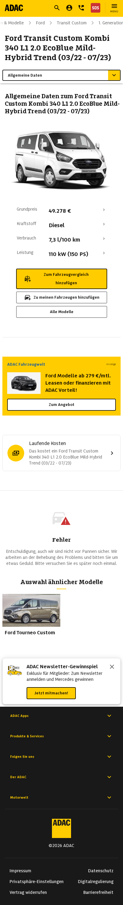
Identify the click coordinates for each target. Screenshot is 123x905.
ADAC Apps (19, 716)
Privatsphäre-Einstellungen (37, 881)
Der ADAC (18, 777)
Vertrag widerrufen (28, 892)
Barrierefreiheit (98, 892)
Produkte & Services (27, 736)
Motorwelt (19, 797)
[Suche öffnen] (57, 7)
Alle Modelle (61, 311)
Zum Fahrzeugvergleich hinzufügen (66, 278)
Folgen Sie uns (22, 756)
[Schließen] (112, 667)
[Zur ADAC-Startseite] (14, 8)
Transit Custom (72, 23)
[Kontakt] (81, 7)
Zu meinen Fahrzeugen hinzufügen (66, 297)
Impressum (20, 870)
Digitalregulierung (95, 881)
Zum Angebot (61, 404)
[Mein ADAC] (69, 7)
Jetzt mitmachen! (51, 693)
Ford (40, 23)
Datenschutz (100, 870)
